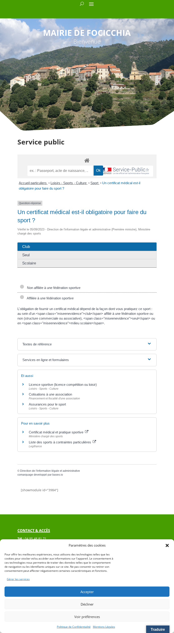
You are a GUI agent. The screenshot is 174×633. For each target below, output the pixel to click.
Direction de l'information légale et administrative (50, 470)
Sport (94, 183)
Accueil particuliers (33, 183)
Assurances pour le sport (47, 404)
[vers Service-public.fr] (125, 171)
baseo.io (57, 474)
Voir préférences (87, 616)
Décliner (87, 604)
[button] (167, 545)
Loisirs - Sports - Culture (69, 183)
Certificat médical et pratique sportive (56, 432)
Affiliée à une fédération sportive (49, 298)
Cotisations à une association (50, 394)
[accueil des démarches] (87, 160)
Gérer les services (18, 579)
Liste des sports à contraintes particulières (60, 442)
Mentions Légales (104, 627)
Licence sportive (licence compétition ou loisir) (63, 384)
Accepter (87, 591)
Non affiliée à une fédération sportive (52, 288)
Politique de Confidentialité (74, 627)
